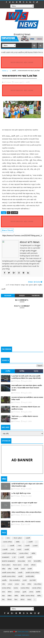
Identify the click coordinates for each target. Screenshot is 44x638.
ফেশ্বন (10, 584)
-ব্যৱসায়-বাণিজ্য (23, 553)
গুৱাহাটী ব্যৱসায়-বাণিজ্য (8, 573)
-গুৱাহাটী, (27, 82)
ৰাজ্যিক (10, 596)
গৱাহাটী (16, 569)
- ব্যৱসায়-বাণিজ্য (7, 542)
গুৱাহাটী (30, 569)
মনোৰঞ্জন (17, 592)
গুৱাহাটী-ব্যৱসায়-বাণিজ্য (8, 576)
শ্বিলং (16, 599)
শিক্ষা (3, 599)
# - (8, 213)
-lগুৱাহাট (35, 546)
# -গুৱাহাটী (14, 213)
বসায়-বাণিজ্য (37, 584)
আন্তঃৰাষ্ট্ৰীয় (37, 561)
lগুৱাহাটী (29, 557)
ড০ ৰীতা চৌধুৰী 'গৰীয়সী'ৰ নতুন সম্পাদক (21, 493)
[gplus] (13, 2)
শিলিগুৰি (10, 599)
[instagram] (34, 2)
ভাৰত (3, 592)
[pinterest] (16, 2)
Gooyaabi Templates (22, 635)
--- (36, 542)
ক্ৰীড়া (9, 569)
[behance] (30, 2)
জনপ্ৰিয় (22, 371)
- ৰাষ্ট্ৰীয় (17, 542)
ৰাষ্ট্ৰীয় (16, 596)
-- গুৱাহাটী (30, 542)
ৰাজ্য (3, 596)
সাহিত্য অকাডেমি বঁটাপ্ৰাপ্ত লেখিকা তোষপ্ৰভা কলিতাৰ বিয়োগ (26, 512)
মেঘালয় (31, 592)
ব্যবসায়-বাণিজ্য (6, 588)
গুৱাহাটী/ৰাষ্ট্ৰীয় (30, 576)
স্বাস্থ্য (29, 599)
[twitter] (10, 2)
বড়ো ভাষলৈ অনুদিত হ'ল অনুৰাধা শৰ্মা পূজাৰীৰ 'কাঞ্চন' (24, 503)
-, (24, 82)
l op (14, 557)
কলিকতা (33, 565)
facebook (36, 296)
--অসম (19, 546)
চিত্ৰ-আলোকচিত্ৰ (15, 580)
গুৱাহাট (23, 569)
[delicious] (37, 2)
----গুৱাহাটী (11, 546)
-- (23, 542)
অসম (29, 561)
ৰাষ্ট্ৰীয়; (39, 596)
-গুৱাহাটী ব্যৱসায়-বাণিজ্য (9, 553)
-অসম (12, 550)
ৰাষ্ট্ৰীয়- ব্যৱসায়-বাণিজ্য (27, 596)
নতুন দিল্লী (33, 580)
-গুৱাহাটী (14, 71)
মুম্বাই (24, 592)
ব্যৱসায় (16, 588)
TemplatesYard (23, 632)
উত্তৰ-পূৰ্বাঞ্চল (6, 565)
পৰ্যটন (3, 584)
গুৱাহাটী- (20, 573)
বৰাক (23, 584)
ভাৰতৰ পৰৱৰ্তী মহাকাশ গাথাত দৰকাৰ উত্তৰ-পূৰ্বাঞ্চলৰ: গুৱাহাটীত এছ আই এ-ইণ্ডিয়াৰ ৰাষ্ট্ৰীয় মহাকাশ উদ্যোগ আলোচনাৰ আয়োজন (26, 388)
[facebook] (6, 2)
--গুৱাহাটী (26, 546)
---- (3, 546)
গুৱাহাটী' (20, 576)
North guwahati (8, 561)
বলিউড (29, 584)
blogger (7, 296)
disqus (22, 296)
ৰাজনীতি (38, 592)
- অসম (8, 538)
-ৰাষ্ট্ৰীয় (33, 553)
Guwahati (5, 557)
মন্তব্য (36, 371)
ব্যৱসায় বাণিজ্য (25, 588)
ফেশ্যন (17, 584)
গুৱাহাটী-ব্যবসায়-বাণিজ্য (32, 573)
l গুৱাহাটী (21, 557)
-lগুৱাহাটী (5, 550)
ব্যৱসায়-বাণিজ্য (36, 588)
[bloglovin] (20, 2)
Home (4, 71)
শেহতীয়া (7, 371)
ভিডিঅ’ (10, 592)
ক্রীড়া (3, 569)
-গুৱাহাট (19, 550)
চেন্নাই (25, 580)
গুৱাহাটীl (4, 580)
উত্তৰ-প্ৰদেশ (17, 565)
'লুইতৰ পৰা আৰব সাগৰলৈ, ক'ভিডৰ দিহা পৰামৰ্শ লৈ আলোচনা (25, 522)
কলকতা (26, 565)
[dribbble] (23, 2)
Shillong (21, 561)
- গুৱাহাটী (27, 538)
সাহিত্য (23, 599)
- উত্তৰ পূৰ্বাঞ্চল (17, 538)
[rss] (27, 2)
